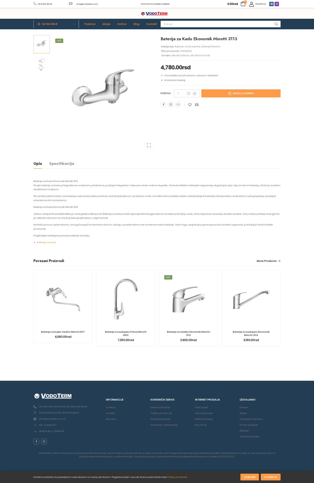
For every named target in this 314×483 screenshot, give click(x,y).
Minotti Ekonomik (200, 55)
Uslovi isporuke (204, 413)
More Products (267, 261)
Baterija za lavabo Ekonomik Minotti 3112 (188, 333)
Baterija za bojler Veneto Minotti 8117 (63, 332)
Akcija (106, 24)
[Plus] (194, 93)
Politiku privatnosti (177, 477)
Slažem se (270, 477)
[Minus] (188, 93)
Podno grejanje (249, 425)
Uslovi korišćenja (160, 407)
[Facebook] (271, 4)
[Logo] (154, 13)
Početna (89, 24)
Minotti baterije (180, 55)
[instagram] (44, 441)
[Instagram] (277, 4)
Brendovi (111, 419)
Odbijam (249, 477)
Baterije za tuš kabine (187, 46)
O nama (111, 407)
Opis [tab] (37, 163)
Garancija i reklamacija (164, 425)
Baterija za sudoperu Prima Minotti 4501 (125, 333)
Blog (136, 24)
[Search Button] (276, 24)
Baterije (244, 430)
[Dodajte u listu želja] (190, 105)
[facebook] (36, 441)
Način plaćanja (204, 419)
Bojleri (243, 413)
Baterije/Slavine (210, 46)
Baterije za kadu (46, 242)
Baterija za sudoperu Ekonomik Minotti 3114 (251, 333)
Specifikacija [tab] (61, 163)
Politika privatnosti (161, 413)
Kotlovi (121, 24)
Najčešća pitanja (160, 419)
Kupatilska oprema (251, 419)
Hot (59, 40)
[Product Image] (103, 93)
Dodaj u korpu (243, 93)
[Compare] (197, 104)
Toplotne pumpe (249, 436)
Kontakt (151, 24)
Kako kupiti (201, 407)
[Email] (178, 104)
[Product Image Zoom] (148, 145)
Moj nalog (201, 425)
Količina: (166, 93)
